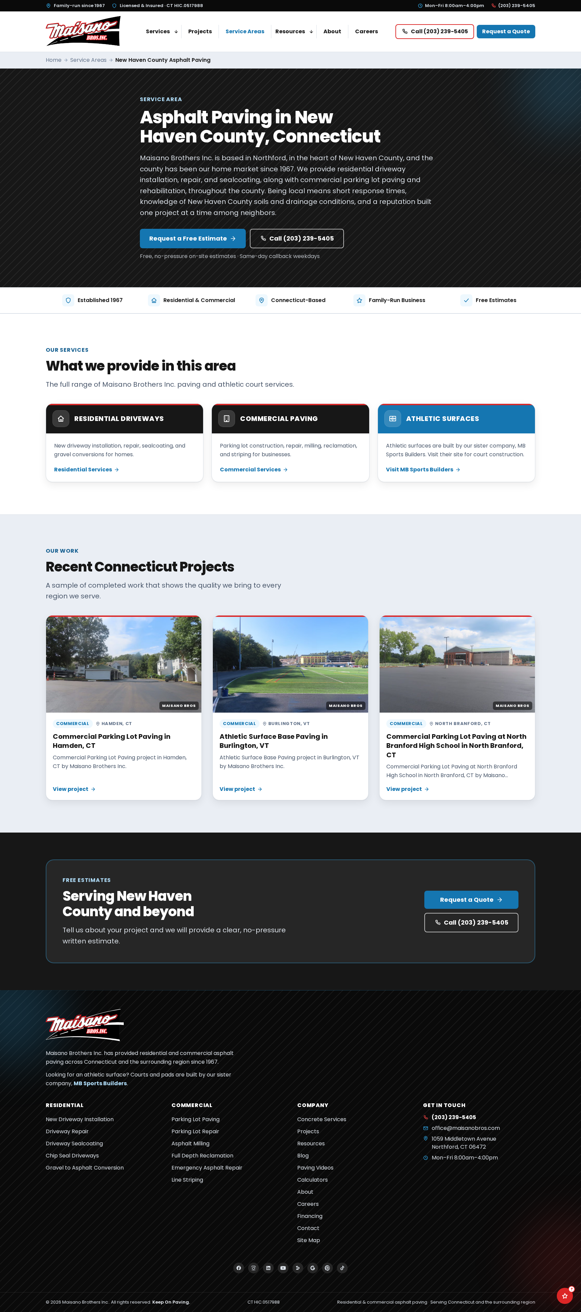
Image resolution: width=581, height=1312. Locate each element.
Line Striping (187, 1180)
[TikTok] (342, 1268)
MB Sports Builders (100, 1083)
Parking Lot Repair (195, 1131)
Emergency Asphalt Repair (206, 1168)
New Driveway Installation (80, 1119)
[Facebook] (238, 1268)
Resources (290, 31)
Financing (309, 1216)
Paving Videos (315, 1168)
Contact (308, 1228)
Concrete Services (321, 1119)
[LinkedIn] (268, 1268)
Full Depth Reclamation (202, 1155)
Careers (366, 31)
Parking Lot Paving (195, 1119)
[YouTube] (283, 1268)
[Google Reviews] (312, 1268)
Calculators (312, 1180)
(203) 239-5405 (516, 6)
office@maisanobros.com (466, 1128)
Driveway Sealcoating (74, 1143)
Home (54, 60)
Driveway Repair (67, 1131)
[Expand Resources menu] (311, 32)
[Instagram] (253, 1268)
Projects (200, 31)
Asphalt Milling (190, 1143)
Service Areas (245, 31)
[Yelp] (298, 1268)
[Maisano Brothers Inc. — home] (85, 31)
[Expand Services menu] (176, 32)
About (332, 31)
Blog (303, 1155)
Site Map (308, 1240)
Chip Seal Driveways (72, 1155)
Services (158, 31)
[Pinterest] (327, 1268)
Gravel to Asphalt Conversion (85, 1168)
